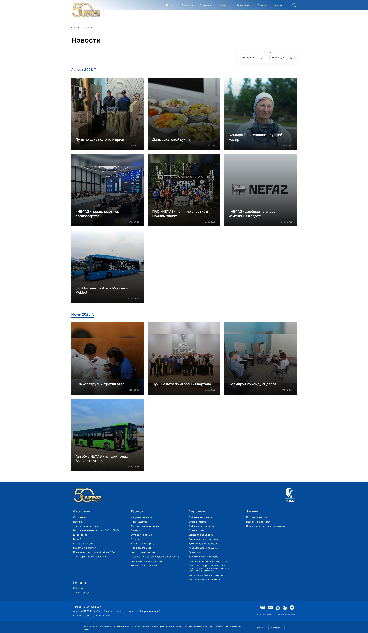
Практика (136, 539)
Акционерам (243, 5)
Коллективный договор (143, 552)
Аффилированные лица (201, 526)
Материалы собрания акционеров (207, 575)
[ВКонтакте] (262, 608)
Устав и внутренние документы (205, 556)
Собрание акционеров (201, 517)
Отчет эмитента (197, 521)
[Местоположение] (292, 608)
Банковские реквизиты (201, 534)
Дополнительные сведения (203, 539)
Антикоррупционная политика (89, 556)
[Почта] (270, 608)
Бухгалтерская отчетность (203, 543)
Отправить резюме (141, 534)
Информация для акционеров (205, 579)
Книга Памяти (80, 534)
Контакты (278, 5)
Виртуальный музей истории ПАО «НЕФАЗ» (96, 530)
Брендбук (78, 539)
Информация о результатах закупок (265, 526)
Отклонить (276, 627)
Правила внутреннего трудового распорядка (155, 556)
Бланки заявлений (141, 548)
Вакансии (136, 530)
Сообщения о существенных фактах (208, 561)
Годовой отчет (196, 530)
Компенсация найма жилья (145, 565)
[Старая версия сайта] (285, 608)
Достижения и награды (85, 526)
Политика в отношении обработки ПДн (94, 552)
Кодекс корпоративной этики (146, 561)
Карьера (224, 5)
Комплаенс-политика (84, 548)
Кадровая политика (141, 517)
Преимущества (139, 521)
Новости (170, 5)
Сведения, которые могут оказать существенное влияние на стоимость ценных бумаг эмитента (209, 568)
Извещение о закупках (258, 521)
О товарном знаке (83, 543)
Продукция (187, 5)
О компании (205, 5)
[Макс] (278, 608)
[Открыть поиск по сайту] (294, 5)
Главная (75, 27)
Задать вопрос (81, 592)
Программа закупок (256, 517)
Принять (260, 627)
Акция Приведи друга (142, 543)
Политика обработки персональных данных (275, 614)
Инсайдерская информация (204, 548)
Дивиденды (195, 552)
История (78, 521)
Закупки (262, 5)
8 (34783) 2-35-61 (93, 606)
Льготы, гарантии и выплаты (146, 526)
